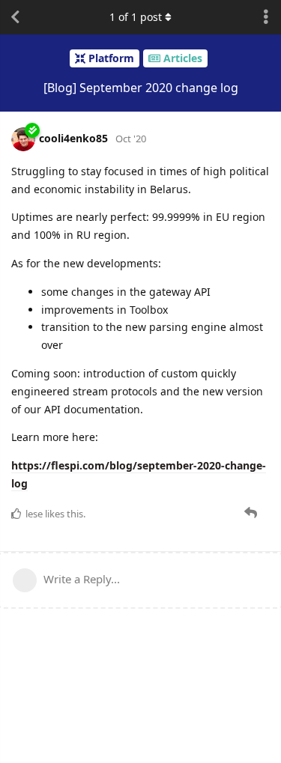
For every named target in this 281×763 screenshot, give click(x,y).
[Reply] (252, 512)
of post (135, 17)
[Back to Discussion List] (15, 17)
